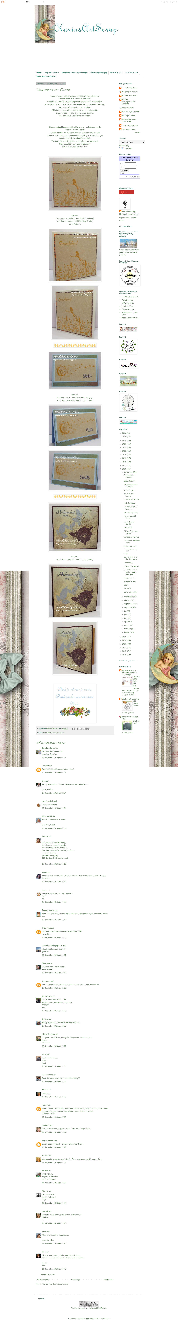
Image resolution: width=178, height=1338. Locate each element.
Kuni (44, 1054)
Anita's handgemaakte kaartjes (128, 102)
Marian (45, 1090)
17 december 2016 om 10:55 (54, 902)
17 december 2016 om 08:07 (54, 757)
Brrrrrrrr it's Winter (131, 566)
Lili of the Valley (128, 306)
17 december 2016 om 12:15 (54, 920)
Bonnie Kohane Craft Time (129, 120)
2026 (124, 433)
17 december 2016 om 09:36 (54, 828)
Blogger (106, 1318)
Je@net (45, 766)
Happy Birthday (130, 550)
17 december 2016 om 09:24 (54, 793)
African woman (130, 546)
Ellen (44, 1231)
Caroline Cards (48, 748)
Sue (43, 1252)
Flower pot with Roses (130, 517)
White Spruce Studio (130, 318)
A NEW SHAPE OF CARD (131, 73)
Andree (45, 1155)
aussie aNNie (48, 801)
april (126, 621)
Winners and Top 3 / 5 (115, 73)
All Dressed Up (128, 303)
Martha (45, 1171)
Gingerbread (129, 578)
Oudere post (108, 1279)
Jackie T (46, 1125)
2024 (124, 440)
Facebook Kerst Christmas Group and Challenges (74, 73)
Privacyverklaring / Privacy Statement (46, 76)
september (129, 604)
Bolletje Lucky (128, 115)
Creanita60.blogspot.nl (52, 946)
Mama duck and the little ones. (130, 558)
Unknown (46, 981)
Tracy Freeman (48, 910)
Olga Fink (46, 928)
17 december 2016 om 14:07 (54, 955)
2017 (124, 465)
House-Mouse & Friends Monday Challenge (129, 672)
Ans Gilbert (47, 996)
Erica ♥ (45, 836)
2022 (124, 447)
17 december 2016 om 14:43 (54, 973)
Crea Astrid (47, 816)
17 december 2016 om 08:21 (54, 773)
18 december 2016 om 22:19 (54, 1223)
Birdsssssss (128, 563)
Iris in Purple (129, 490)
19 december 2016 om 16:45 (54, 1269)
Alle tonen (137, 132)
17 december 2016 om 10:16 (54, 864)
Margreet (46, 963)
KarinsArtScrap (128, 211)
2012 (124, 647)
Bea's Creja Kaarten (130, 112)
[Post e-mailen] (73, 729)
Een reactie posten (47, 1274)
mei (126, 618)
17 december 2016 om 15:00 (54, 988)
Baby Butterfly (129, 481)
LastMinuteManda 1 (130, 297)
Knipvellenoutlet (128, 309)
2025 (124, 437)
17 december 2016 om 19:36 (54, 1097)
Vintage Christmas (131, 537)
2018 (124, 462)
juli (125, 611)
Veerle (44, 872)
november (128, 596)
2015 (124, 637)
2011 (124, 651)
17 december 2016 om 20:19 (54, 1117)
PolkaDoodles (127, 300)
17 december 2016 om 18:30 (54, 1066)
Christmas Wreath (131, 499)
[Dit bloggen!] (80, 729)
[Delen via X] (83, 729)
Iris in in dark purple (129, 495)
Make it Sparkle (130, 592)
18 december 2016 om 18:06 (54, 1183)
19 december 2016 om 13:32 (54, 1244)
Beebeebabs (47, 1075)
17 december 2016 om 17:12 (54, 1046)
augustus (128, 607)
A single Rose (129, 581)
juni (126, 614)
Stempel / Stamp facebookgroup (99, 73)
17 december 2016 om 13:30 (54, 937)
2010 (124, 655)
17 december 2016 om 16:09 (54, 1026)
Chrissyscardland (130, 125)
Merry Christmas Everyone (130, 485)
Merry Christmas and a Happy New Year (130, 572)
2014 (124, 640)
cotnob (45, 1211)
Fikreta (45, 1191)
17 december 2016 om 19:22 (54, 1082)
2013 (124, 644)
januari (127, 632)
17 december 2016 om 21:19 (54, 1147)
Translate (128, 148)
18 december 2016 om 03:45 (54, 1162)
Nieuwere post (43, 1279)
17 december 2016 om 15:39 (54, 1011)
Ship (125, 553)
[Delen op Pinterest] (88, 729)
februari (127, 629)
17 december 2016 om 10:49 (54, 882)
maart (127, 625)
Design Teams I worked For (52, 73)
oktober (127, 600)
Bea (43, 781)
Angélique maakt (129, 92)
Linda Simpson (49, 1034)
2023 (124, 444)
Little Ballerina (129, 503)
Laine (44, 890)
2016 (124, 469)
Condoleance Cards (129, 523)
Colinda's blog (128, 129)
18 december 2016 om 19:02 (54, 1203)
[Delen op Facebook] (85, 729)
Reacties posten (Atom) (58, 1284)
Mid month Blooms (136, 703)
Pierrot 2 (127, 589)
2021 (124, 451)
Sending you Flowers (129, 476)
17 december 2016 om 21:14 (54, 1132)
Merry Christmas (130, 512)
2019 (124, 458)
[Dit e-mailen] (78, 729)
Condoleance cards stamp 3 (53, 732)
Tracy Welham (48, 1140)
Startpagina (38, 73)
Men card (128, 528)
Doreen (45, 1019)
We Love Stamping (130, 699)
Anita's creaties (129, 96)
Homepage (75, 1279)
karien (45, 1105)
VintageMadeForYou (98, 1308)
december (128, 472)
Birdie (126, 585)
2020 (124, 455)
